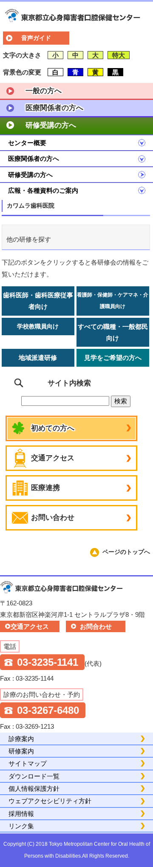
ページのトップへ (126, 551)
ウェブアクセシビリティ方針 (49, 800)
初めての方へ (52, 428)
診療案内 (21, 738)
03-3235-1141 (47, 662)
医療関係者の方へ (54, 108)
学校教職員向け (38, 326)
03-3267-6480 (48, 710)
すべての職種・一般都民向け (113, 332)
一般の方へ (44, 91)
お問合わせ (96, 626)
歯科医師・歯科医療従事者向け (38, 300)
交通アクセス (52, 458)
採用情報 (21, 813)
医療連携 (45, 488)
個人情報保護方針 (34, 788)
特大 (118, 55)
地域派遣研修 (38, 357)
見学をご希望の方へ (113, 357)
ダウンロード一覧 (34, 776)
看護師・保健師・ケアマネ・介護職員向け (112, 300)
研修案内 (21, 751)
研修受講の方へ (51, 125)
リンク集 (21, 826)
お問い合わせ (52, 517)
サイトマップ (27, 763)
